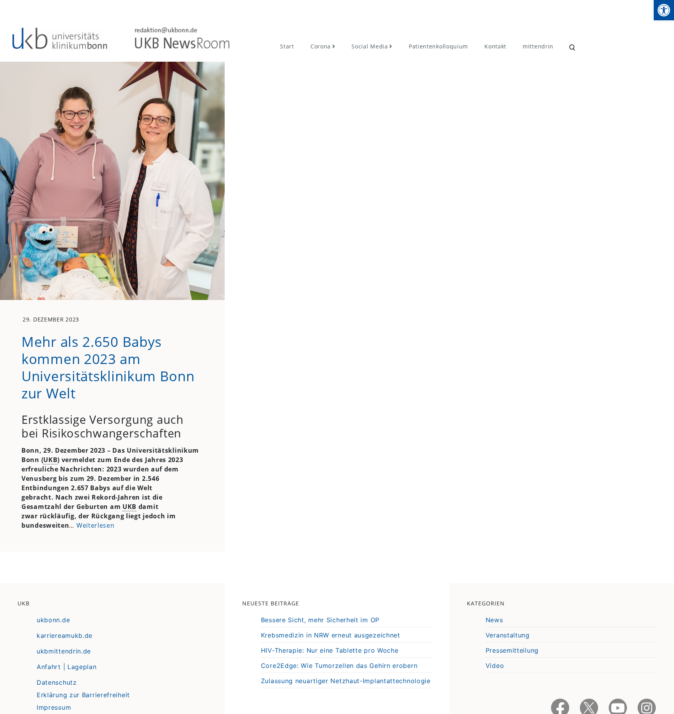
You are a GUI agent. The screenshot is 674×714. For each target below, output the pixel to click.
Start (287, 46)
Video (495, 665)
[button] (664, 10)
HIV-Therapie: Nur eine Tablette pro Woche (330, 650)
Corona (320, 46)
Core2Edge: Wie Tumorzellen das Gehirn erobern (339, 665)
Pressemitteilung (512, 650)
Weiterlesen (95, 525)
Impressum (54, 707)
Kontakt (495, 46)
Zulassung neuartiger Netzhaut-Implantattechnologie (346, 681)
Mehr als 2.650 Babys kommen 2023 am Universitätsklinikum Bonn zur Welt (108, 367)
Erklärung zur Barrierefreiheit (83, 695)
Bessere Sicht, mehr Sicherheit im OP (320, 620)
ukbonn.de (53, 620)
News (494, 620)
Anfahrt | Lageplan (67, 667)
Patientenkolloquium (438, 46)
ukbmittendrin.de (64, 651)
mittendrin (538, 46)
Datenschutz (57, 682)
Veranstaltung (508, 635)
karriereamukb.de (64, 635)
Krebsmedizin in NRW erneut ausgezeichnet (330, 635)
